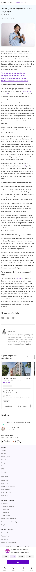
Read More (28, 344)
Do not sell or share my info (9, 542)
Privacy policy (5, 533)
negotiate (18, 278)
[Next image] (29, 369)
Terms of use (5, 536)
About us (3, 450)
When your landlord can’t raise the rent (13, 76)
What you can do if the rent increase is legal (14, 81)
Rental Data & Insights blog (9, 522)
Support (3, 466)
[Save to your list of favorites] (28, 364)
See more (29, 357)
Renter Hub (4, 480)
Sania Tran (7, 15)
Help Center (4, 525)
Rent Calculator (5, 489)
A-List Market (5, 509)
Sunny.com (4, 463)
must (24, 166)
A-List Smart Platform (7, 506)
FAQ (2, 469)
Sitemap (3, 472)
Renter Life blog (6, 492)
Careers (3, 454)
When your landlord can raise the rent (13, 73)
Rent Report (4, 495)
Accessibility (4, 539)
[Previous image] (3, 369)
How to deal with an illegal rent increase (13, 78)
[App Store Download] (6, 442)
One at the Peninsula (9, 379)
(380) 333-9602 (6, 382)
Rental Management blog (8, 519)
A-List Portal (4, 503)
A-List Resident (5, 516)
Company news (5, 457)
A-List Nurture (5, 512)
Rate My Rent (5, 483)
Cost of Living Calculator (8, 486)
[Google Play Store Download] (17, 442)
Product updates (6, 460)
